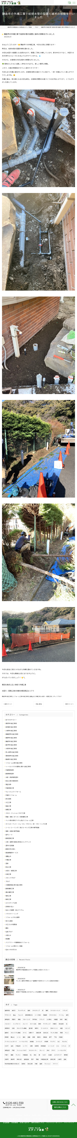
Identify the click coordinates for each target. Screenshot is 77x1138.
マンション (48, 1064)
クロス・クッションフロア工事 (15, 813)
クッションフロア (21, 1050)
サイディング (46, 1024)
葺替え (39, 1037)
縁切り (14, 1010)
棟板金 (45, 1037)
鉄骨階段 (43, 1046)
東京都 (66, 1055)
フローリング (26, 1019)
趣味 (7, 928)
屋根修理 (7, 1010)
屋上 (14, 1015)
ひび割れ (49, 1019)
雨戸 (32, 1059)
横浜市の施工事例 (11, 723)
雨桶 (37, 1059)
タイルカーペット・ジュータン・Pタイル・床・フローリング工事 (26, 824)
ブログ (8, 881)
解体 (39, 1024)
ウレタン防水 (54, 1032)
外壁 (36, 1064)
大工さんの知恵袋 (11, 924)
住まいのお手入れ (11, 950)
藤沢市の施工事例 (11, 745)
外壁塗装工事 (10, 788)
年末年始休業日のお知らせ (12, 1064)
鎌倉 (12, 1055)
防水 (35, 1055)
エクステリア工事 (11, 903)
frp (30, 1055)
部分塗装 (8, 799)
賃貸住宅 (7, 1050)
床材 (48, 1050)
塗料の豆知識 (10, 845)
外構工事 (38, 696)
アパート (55, 1064)
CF (69, 1046)
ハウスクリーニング (12, 914)
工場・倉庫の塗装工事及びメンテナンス (18, 842)
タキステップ (36, 1010)
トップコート (16, 1024)
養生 (66, 1019)
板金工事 (8, 806)
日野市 (6, 1059)
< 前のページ (8, 704)
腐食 (19, 1019)
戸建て (6, 1055)
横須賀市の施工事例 (12, 756)
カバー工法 (33, 1024)
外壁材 (54, 1024)
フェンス (20, 1015)
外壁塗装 (25, 1055)
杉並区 (50, 1055)
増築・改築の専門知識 (13, 831)
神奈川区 (19, 1059)
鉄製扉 (6, 1037)
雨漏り (14, 1019)
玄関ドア (31, 1032)
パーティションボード (11, 1041)
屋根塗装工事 (10, 838)
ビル (58, 1046)
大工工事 (8, 802)
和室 (61, 1028)
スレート (25, 1024)
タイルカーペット (55, 1010)
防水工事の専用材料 (12, 781)
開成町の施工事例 (11, 759)
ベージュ (61, 1015)
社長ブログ (9, 932)
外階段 (61, 1037)
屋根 (41, 1064)
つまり (44, 1055)
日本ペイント (54, 1028)
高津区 (23, 1064)
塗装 (7, 863)
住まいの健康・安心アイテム (15, 910)
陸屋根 (45, 1015)
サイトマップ (69, 1123)
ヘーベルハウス (23, 1041)
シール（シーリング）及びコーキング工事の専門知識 (22, 827)
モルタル (64, 1041)
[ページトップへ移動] (73, 1105)
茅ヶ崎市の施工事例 (12, 752)
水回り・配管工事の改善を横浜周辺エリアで (18, 690)
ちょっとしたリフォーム (13, 792)
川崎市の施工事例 (11, 731)
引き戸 (6, 1046)
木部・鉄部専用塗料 (12, 777)
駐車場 (36, 1046)
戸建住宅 (18, 1046)
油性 (12, 1046)
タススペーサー (33, 1050)
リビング (67, 1028)
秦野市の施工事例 (11, 738)
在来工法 (45, 1032)
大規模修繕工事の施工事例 (14, 885)
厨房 (33, 1037)
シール (18, 1037)
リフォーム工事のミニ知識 (14, 946)
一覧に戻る (38, 704)
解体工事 (8, 899)
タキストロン (53, 1015)
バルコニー (8, 1024)
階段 (29, 1010)
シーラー (25, 1046)
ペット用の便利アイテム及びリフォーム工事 (19, 820)
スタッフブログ (57, 696)
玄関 (31, 1046)
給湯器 (32, 1041)
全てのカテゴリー (11, 720)
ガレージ (42, 1050)
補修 (47, 1010)
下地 (55, 1037)
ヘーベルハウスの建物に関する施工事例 (18, 766)
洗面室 (56, 1019)
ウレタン (18, 1055)
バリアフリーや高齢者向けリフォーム (17, 942)
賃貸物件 (7, 1028)
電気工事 (8, 896)
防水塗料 (61, 1024)
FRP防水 (34, 1019)
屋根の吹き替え (10, 849)
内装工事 (8, 874)
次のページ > (69, 704)
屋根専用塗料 (10, 774)
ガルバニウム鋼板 (21, 1028)
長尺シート (9, 835)
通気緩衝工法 (28, 1015)
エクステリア (58, 1055)
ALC (59, 1041)
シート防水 (38, 1015)
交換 (13, 1028)
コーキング (39, 1041)
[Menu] (74, 2)
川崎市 (59, 1059)
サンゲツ (52, 1041)
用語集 (8, 939)
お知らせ (8, 935)
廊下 (50, 1037)
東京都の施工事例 (11, 727)
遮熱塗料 (7, 1019)
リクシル (63, 1046)
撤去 (24, 1037)
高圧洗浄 (8, 784)
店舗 (29, 1037)
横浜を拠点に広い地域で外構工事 (14, 684)
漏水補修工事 (10, 892)
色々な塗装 (9, 921)
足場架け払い (10, 906)
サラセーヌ (8, 1015)
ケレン (67, 1032)
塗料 (67, 1015)
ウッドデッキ (21, 1010)
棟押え (36, 1028)
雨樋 (61, 1032)
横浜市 (12, 1059)
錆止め (12, 1037)
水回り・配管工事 (46, 696)
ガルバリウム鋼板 (15, 1032)
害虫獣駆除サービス (12, 853)
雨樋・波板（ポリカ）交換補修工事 (17, 817)
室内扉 (30, 1028)
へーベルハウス (62, 1050)
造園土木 (32, 696)
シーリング (51, 1046)
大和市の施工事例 (11, 748)
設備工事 (8, 809)
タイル (24, 1032)
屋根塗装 (26, 1059)
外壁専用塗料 (10, 770)
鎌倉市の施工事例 (7, 696)
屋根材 (6, 1032)
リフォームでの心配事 (13, 917)
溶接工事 (38, 1032)
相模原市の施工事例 (12, 734)
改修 (61, 1019)
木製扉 (46, 1041)
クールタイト (44, 1028)
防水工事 (8, 867)
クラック (42, 1019)
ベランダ (65, 1010)
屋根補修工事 (10, 889)
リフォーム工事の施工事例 (21, 696)
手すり (53, 1050)
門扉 (13, 1050)
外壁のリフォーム (11, 795)
